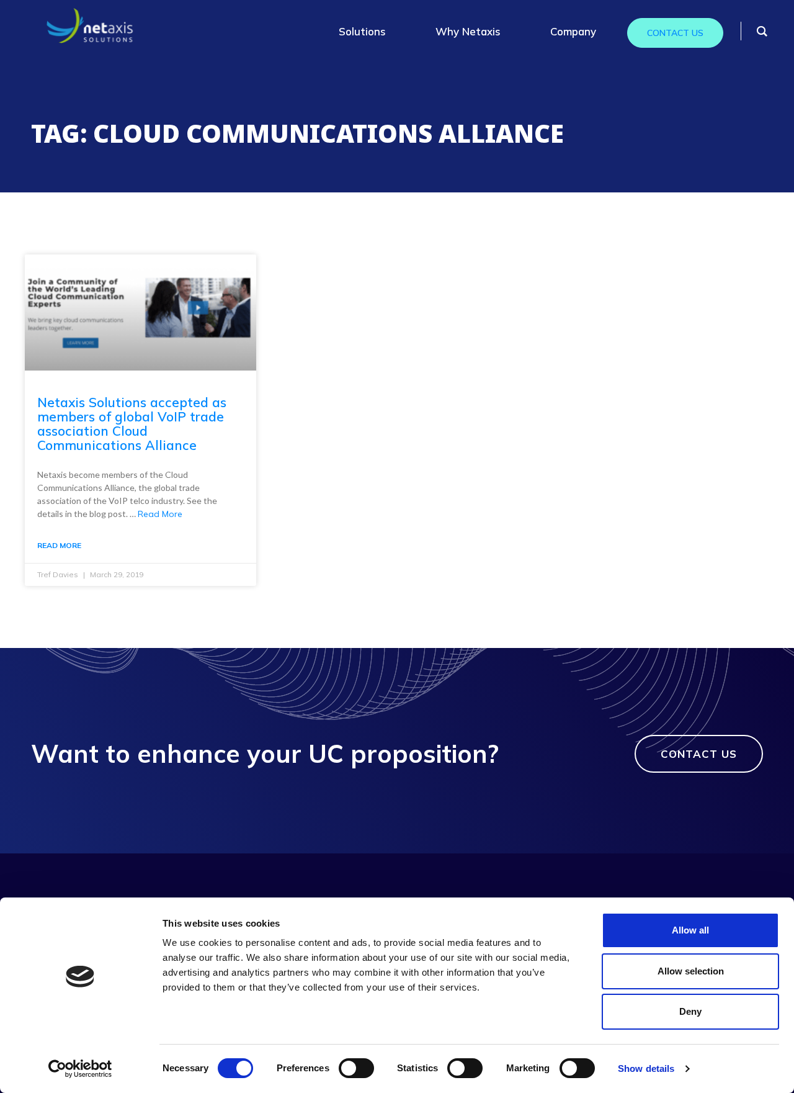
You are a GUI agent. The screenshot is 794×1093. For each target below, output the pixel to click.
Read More (160, 514)
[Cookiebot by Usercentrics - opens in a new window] (80, 1068)
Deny (690, 1011)
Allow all (690, 930)
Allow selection (691, 971)
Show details (646, 1068)
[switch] (356, 1068)
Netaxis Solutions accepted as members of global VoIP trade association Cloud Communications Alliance (131, 423)
